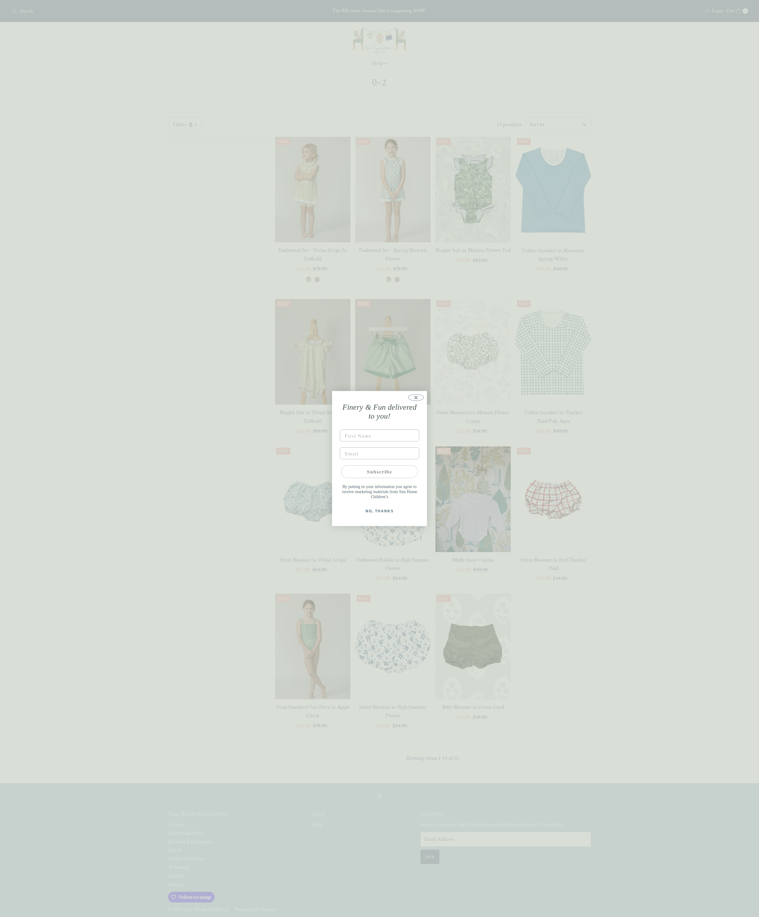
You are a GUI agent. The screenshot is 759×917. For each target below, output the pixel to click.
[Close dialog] (416, 397)
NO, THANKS (380, 511)
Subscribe (379, 471)
